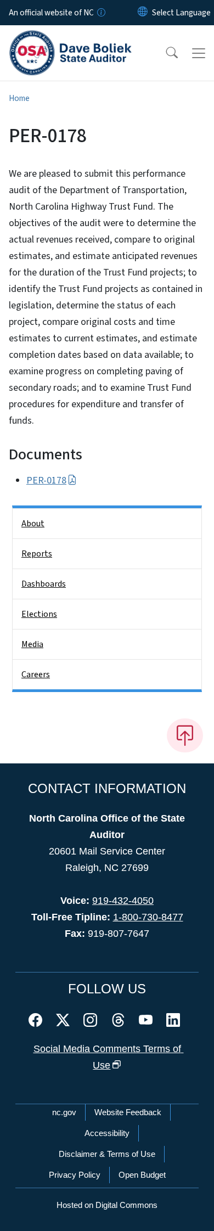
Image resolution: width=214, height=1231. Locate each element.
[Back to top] (185, 735)
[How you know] (100, 12)
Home (19, 98)
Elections (39, 614)
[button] (164, 53)
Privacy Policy (74, 1174)
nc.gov (64, 1112)
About (32, 524)
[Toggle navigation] (198, 53)
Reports (36, 554)
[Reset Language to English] (143, 12)
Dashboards (43, 584)
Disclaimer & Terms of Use (107, 1154)
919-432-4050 (123, 900)
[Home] (70, 37)
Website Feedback (127, 1112)
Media (32, 644)
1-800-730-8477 (148, 917)
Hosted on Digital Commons (107, 1205)
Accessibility (107, 1133)
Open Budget (142, 1174)
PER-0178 (46, 480)
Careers (35, 674)
